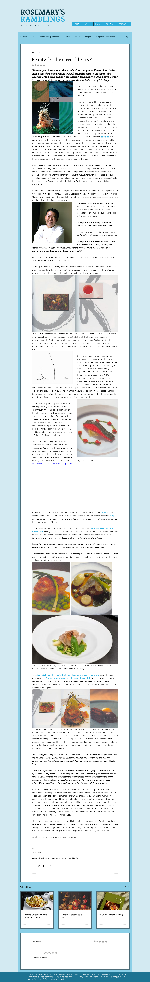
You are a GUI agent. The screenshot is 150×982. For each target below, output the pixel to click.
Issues (77, 37)
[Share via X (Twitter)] (38, 866)
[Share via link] (50, 866)
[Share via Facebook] (33, 866)
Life (33, 37)
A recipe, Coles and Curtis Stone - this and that (35, 916)
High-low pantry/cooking (111, 914)
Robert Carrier (73, 858)
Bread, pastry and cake (49, 37)
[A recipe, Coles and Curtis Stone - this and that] (37, 901)
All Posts (23, 37)
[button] (127, 37)
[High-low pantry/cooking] (113, 901)
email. (61, 957)
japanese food (36, 852)
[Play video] (75, 486)
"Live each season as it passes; (71, 916)
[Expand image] (53, 303)
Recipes (88, 37)
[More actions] (117, 52)
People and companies (105, 37)
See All (127, 887)
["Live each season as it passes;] (75, 901)
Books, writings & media (40, 858)
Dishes (67, 37)
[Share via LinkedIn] (44, 866)
